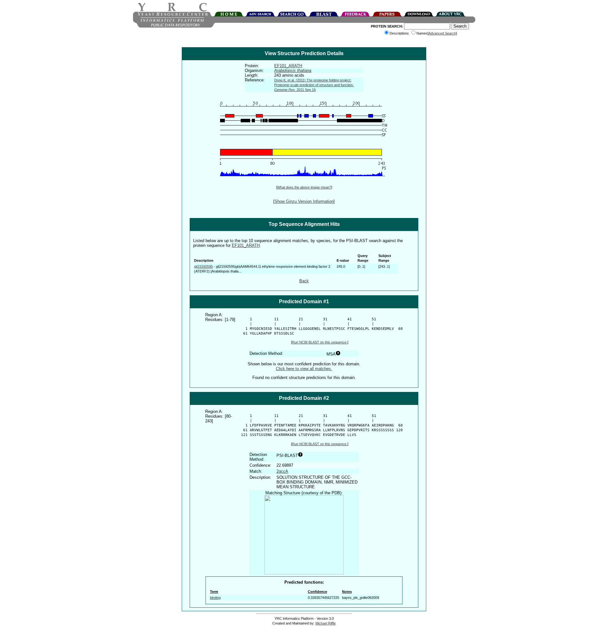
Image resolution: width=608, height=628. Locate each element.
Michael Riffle (325, 623)
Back (304, 281)
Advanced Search (442, 33)
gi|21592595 (203, 266)
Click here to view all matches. (304, 368)
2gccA (282, 471)
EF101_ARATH (288, 65)
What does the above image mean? (304, 187)
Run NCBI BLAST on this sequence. (319, 342)
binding (215, 597)
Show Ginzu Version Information (304, 201)
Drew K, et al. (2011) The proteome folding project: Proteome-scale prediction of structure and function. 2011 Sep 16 (314, 85)
